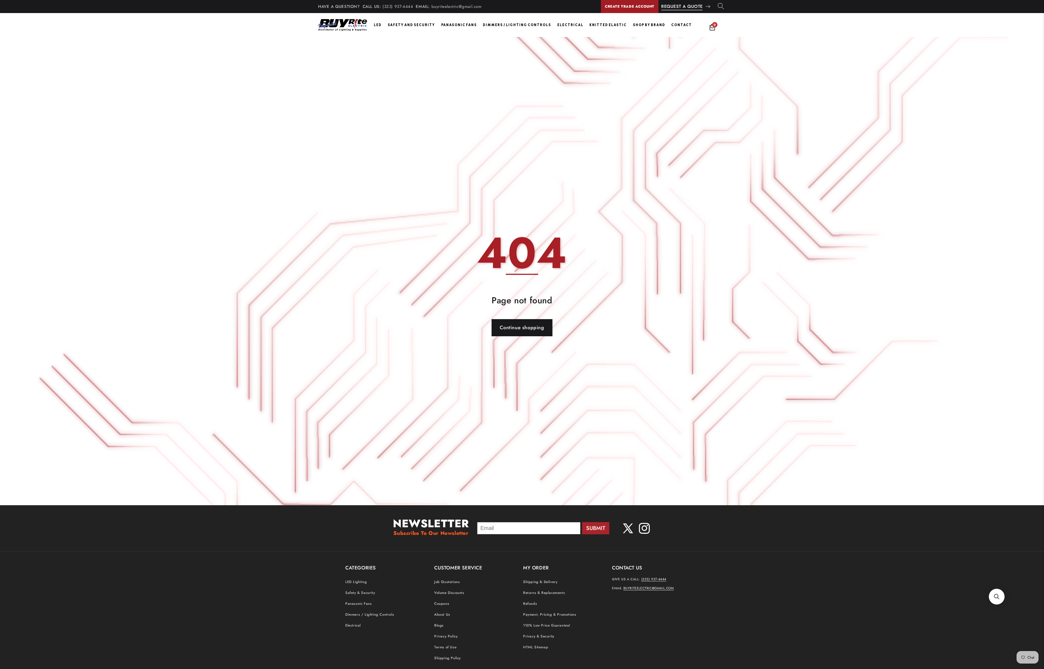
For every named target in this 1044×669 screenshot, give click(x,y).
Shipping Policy (447, 658)
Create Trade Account (629, 6)
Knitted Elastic (608, 25)
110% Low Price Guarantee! (546, 625)
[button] (997, 597)
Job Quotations (447, 581)
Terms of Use (445, 647)
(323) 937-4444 (398, 7)
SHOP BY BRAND (649, 25)
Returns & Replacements (544, 592)
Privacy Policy (446, 636)
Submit (595, 528)
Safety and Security (411, 25)
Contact (681, 25)
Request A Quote (682, 6)
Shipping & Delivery (540, 581)
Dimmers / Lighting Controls (517, 25)
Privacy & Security (538, 636)
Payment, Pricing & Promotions (549, 614)
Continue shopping (522, 327)
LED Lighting (356, 581)
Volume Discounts (449, 592)
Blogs (439, 625)
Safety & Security (360, 592)
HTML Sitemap (535, 647)
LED (378, 25)
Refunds (530, 603)
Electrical (570, 25)
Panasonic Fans (459, 25)
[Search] (721, 6)
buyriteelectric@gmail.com (456, 7)
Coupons (441, 603)
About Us (442, 614)
